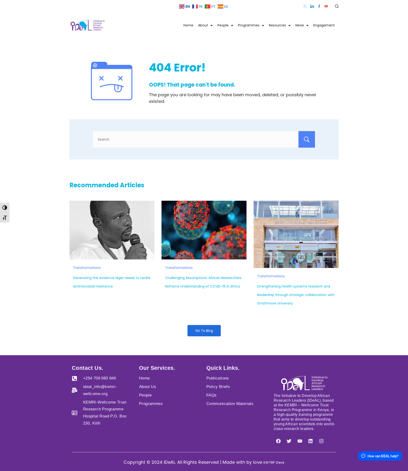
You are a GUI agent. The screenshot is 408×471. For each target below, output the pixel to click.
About (203, 25)
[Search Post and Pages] (335, 6)
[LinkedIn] (312, 6)
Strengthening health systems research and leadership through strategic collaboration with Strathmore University (296, 295)
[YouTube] (326, 6)
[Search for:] (204, 139)
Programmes (248, 25)
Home (188, 25)
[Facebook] (319, 6)
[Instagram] (321, 441)
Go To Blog (204, 330)
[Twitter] (305, 6)
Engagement (324, 25)
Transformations (87, 267)
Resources (277, 25)
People (223, 25)
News (299, 25)
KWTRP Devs (274, 462)
